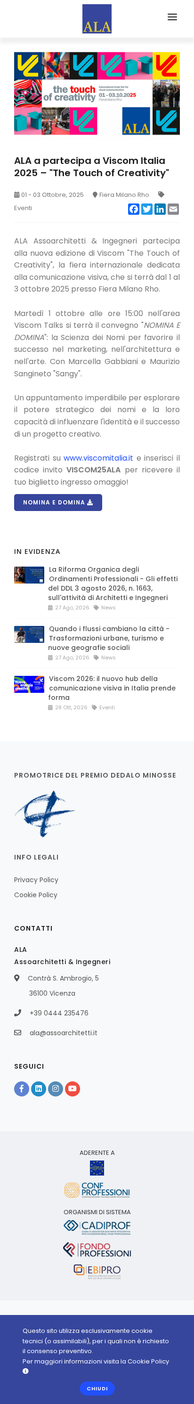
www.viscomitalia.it (98, 458)
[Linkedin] (38, 1088)
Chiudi (97, 1388)
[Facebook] (21, 1088)
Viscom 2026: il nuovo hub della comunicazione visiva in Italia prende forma (112, 688)
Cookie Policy (35, 895)
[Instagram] (55, 1088)
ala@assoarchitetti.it (63, 1033)
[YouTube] (72, 1088)
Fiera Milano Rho (124, 194)
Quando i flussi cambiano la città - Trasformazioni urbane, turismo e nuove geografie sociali (109, 638)
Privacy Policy (36, 880)
